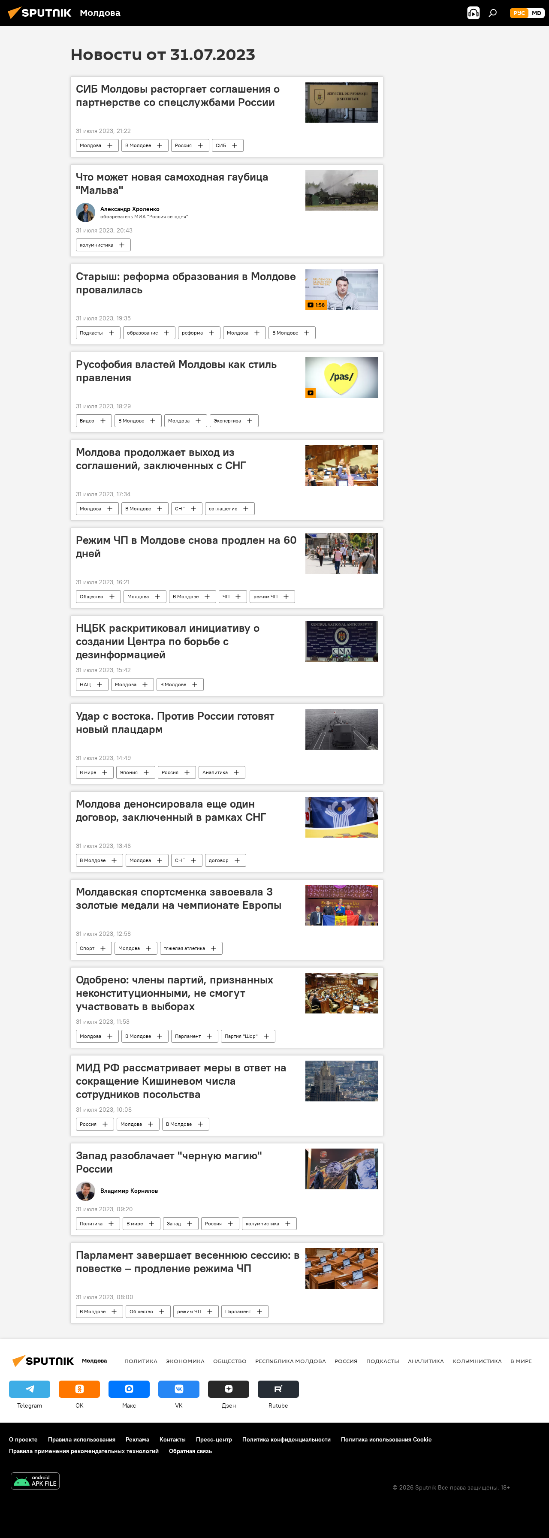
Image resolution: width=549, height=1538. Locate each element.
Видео (87, 420)
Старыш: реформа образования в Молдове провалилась (186, 282)
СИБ (221, 145)
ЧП (226, 596)
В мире (88, 772)
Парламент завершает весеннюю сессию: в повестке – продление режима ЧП (188, 1261)
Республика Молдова (290, 1361)
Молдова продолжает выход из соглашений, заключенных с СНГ (161, 458)
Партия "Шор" (241, 1036)
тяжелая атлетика (184, 948)
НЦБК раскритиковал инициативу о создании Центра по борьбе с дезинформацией (167, 641)
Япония (129, 772)
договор (219, 860)
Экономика (185, 1361)
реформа (192, 332)
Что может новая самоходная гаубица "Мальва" (172, 183)
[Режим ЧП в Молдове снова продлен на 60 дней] (341, 553)
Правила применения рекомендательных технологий (84, 1451)
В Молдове (138, 145)
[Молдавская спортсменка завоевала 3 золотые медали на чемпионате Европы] (341, 905)
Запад (174, 1223)
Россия (183, 145)
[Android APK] (35, 1482)
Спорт (87, 948)
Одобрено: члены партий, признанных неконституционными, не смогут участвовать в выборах (174, 993)
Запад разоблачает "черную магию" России (169, 1162)
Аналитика (215, 772)
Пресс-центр (214, 1439)
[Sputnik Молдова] (42, 20)
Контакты (173, 1439)
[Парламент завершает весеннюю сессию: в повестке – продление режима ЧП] (341, 1268)
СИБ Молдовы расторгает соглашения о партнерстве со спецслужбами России (178, 95)
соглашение (223, 508)
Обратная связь (190, 1451)
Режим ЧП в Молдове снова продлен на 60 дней (186, 546)
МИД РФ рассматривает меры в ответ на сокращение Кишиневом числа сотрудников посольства (181, 1081)
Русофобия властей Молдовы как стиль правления (176, 370)
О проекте (23, 1439)
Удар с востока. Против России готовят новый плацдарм (175, 722)
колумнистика (96, 244)
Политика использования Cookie (386, 1439)
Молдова (90, 145)
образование (142, 332)
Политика (91, 1223)
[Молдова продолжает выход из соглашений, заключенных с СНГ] (341, 465)
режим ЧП (265, 596)
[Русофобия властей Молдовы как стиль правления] (341, 377)
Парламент (188, 1036)
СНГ (180, 508)
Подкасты (91, 332)
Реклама (137, 1439)
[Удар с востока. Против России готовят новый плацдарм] (341, 729)
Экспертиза (227, 420)
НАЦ (85, 684)
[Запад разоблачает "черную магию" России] (341, 1169)
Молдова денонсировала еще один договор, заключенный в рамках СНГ (171, 810)
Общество (91, 596)
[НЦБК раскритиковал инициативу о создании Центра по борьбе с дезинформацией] (341, 641)
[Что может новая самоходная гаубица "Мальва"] (341, 190)
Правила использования (81, 1439)
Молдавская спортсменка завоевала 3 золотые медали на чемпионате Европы (178, 898)
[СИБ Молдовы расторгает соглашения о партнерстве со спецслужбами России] (341, 102)
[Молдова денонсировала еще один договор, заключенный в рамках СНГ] (341, 817)
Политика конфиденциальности (286, 1439)
